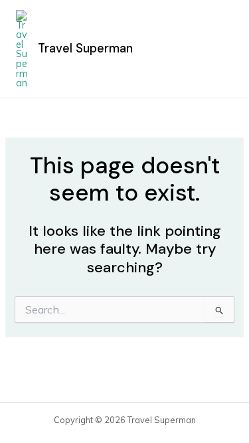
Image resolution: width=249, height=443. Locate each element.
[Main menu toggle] (218, 49)
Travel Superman (85, 48)
